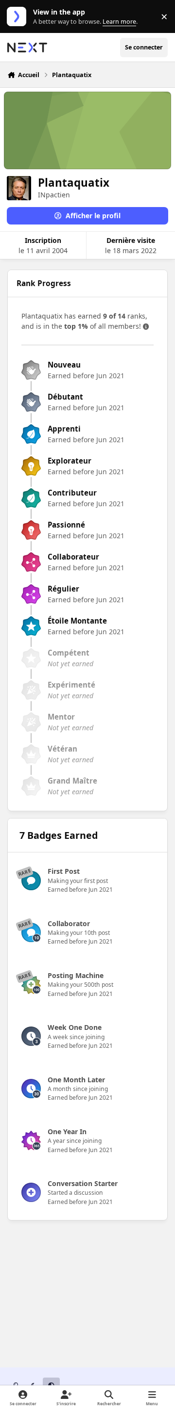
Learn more (18, 16)
